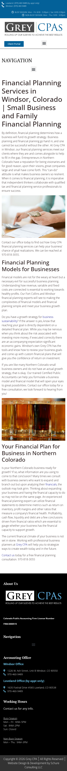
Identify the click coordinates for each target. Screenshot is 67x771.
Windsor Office (13, 664)
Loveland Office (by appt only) (23, 681)
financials (51, 484)
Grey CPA (21, 544)
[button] (44, 43)
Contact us (8, 555)
